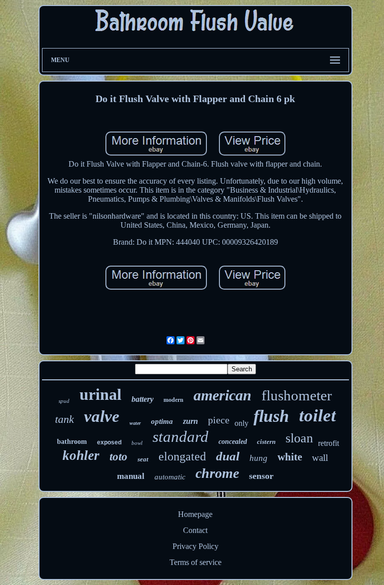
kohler (81, 455)
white (290, 457)
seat (143, 459)
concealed (232, 441)
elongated (182, 456)
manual (130, 476)
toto (119, 456)
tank (64, 419)
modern (174, 399)
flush (271, 416)
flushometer (297, 395)
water (135, 423)
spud (64, 401)
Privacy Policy (195, 546)
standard (180, 436)
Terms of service (196, 562)
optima (162, 421)
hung (259, 458)
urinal (101, 394)
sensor (261, 476)
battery (143, 399)
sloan (299, 438)
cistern (266, 441)
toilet (317, 415)
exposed (109, 442)
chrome (217, 473)
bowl (137, 443)
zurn (190, 421)
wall (320, 457)
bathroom (72, 441)
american (223, 395)
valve (102, 416)
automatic (170, 477)
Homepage (195, 514)
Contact (195, 530)
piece (219, 419)
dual (228, 456)
